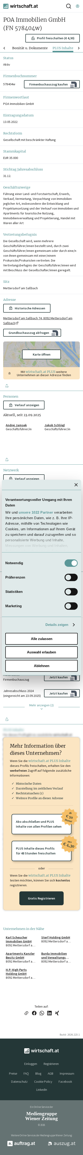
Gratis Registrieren (41, 898)
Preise (13, 1073)
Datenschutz (19, 1081)
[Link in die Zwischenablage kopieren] (26, 1013)
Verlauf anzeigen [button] (27, 405)
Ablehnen (41, 666)
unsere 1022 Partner (36, 512)
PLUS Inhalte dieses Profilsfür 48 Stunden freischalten (43, 848)
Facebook (65, 1081)
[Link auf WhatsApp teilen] (42, 1013)
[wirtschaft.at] (20, 6)
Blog (38, 1073)
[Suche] (68, 6)
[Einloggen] (77, 6)
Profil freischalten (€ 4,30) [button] (55, 38)
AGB (50, 1073)
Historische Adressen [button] (30, 308)
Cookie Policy (43, 1081)
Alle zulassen (41, 639)
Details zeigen (56, 625)
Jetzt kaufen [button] (58, 677)
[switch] (71, 577)
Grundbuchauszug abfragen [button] (29, 333)
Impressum (67, 1073)
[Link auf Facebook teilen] (34, 1013)
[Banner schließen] (76, 484)
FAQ (26, 1073)
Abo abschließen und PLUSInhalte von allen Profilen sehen (43, 821)
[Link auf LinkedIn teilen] (49, 1013)
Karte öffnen (41, 354)
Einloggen (30, 1064)
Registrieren (51, 1064)
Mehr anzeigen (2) (41, 705)
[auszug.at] (62, 1145)
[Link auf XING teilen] (57, 1013)
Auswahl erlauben (41, 652)
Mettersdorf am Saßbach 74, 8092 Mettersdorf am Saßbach (37, 320)
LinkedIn (41, 1090)
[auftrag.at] (21, 1145)
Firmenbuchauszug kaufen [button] (48, 84)
